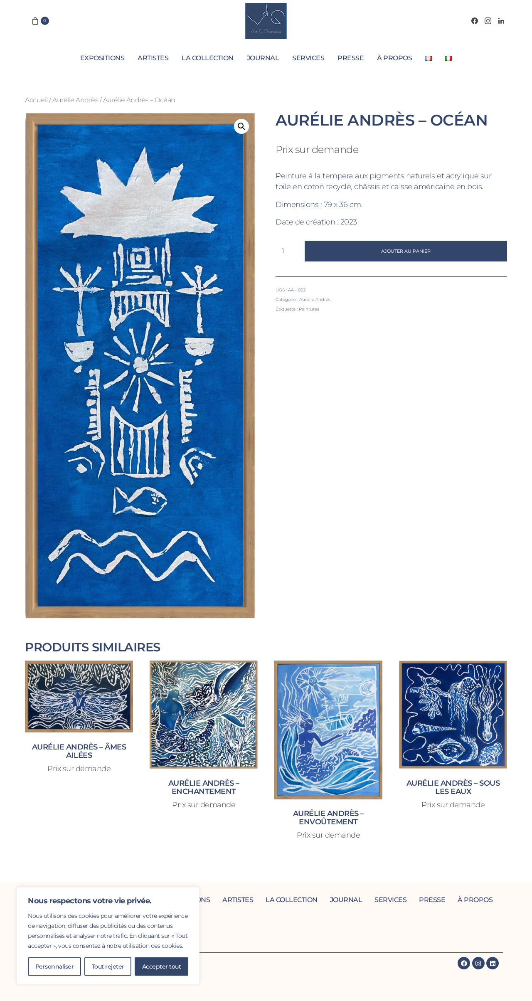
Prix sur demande (317, 149)
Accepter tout (161, 966)
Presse (350, 58)
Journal (263, 58)
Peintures (309, 309)
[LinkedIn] (501, 20)
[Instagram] (488, 20)
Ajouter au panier (406, 251)
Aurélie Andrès (75, 100)
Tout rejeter (108, 966)
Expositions (102, 58)
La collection (208, 58)
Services (308, 58)
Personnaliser (54, 966)
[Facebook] (474, 20)
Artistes (153, 58)
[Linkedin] (492, 963)
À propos (394, 58)
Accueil (36, 100)
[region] (108, 935)
